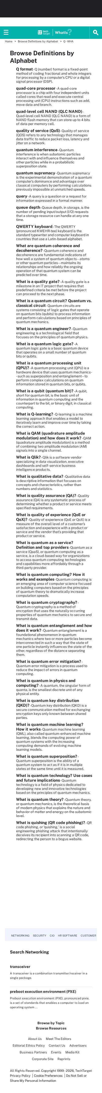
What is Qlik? (28, 457)
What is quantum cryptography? (46, 602)
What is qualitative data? (39, 476)
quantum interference (36, 149)
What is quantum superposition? (46, 756)
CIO (52, 935)
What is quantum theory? (40, 799)
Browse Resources (51, 1028)
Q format (24, 69)
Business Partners (33, 1052)
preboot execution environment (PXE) (43, 991)
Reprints (63, 1059)
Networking (20, 935)
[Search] (96, 32)
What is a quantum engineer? (43, 328)
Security (39, 935)
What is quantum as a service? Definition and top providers (44, 545)
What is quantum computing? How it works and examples (50, 577)
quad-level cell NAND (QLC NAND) (49, 111)
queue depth (28, 207)
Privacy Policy (20, 1076)
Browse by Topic (51, 1023)
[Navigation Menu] (6, 32)
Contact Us (57, 1045)
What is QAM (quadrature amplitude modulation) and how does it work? (50, 435)
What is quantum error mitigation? (48, 661)
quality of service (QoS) (38, 130)
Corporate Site (42, 1059)
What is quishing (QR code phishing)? (50, 822)
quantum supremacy (35, 173)
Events (56, 1052)
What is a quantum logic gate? (45, 344)
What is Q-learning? (34, 414)
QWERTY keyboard (34, 226)
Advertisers (78, 1045)
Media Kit (72, 1052)
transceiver (20, 966)
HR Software (67, 935)
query (21, 196)
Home (8, 41)
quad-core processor (35, 88)
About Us (35, 1039)
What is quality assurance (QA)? (46, 495)
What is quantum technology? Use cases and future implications (54, 778)
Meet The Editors (58, 1039)
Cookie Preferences (48, 1076)
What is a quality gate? (38, 281)
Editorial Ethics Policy (29, 1045)
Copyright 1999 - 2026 (57, 1071)
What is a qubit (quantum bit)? (45, 391)
